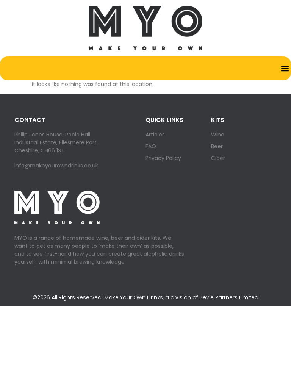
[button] (284, 68)
